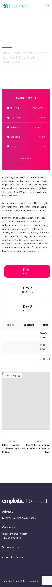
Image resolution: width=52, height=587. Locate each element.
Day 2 (27, 289)
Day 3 (27, 308)
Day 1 (27, 271)
